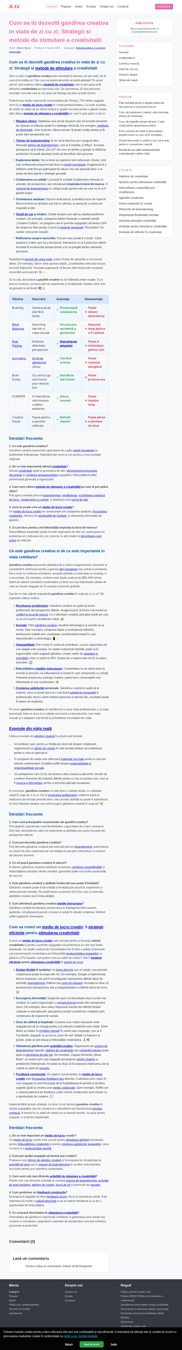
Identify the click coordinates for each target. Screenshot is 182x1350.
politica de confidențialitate (80, 1336)
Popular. (66, 6)
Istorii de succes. (129, 69)
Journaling (19, 358)
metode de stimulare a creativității (45, 113)
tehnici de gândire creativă (44, 1160)
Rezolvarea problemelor (32, 605)
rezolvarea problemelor (62, 795)
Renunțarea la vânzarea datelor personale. (145, 1308)
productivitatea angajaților (82, 953)
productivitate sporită (38, 1148)
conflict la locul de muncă (32, 614)
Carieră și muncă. (129, 63)
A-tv (14, 6)
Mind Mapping (18, 327)
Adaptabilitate (25, 644)
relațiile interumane (69, 903)
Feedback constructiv (30, 1074)
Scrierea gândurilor (39, 360)
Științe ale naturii (128, 80)
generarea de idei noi (39, 1054)
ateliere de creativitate (59, 1050)
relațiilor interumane (48, 668)
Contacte (123, 6)
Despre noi (107, 6)
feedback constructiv (51, 1192)
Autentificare (163, 6)
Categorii (51, 6)
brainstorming (52, 495)
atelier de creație (44, 748)
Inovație (21, 625)
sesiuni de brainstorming (54, 1164)
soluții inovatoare (75, 164)
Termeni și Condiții (19, 1308)
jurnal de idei (80, 499)
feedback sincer (57, 1196)
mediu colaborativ (64, 1087)
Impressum (127, 1321)
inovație (44, 1068)
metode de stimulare (54, 68)
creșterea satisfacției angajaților (81, 1144)
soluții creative (86, 1059)
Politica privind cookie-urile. (136, 1291)
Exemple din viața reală (30, 728)
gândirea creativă (46, 625)
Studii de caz (24, 214)
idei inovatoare (68, 569)
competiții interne (90, 1050)
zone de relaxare (72, 983)
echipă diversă (66, 1002)
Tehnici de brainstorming (33, 140)
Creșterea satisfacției (30, 688)
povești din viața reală (38, 259)
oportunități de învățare (52, 515)
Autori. (79, 6)
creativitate (59, 466)
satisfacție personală (83, 692)
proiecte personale (72, 227)
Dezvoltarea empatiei (68, 344)
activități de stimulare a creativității (73, 1176)
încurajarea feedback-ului (48, 1078)
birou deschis (64, 969)
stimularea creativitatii (59, 933)
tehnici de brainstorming (43, 145)
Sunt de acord (91, 1344)
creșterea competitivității (87, 867)
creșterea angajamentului (42, 475)
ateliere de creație (43, 1184)
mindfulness (69, 495)
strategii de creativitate (58, 84)
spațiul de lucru (73, 962)
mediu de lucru (55, 1135)
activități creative (61, 1046)
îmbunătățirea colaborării (33, 1144)
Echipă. (91, 6)
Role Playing (17, 344)
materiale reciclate (72, 759)
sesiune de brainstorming (32, 188)
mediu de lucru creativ (37, 104)
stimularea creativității (45, 962)
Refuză (69, 1344)
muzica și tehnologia (29, 782)
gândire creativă (44, 736)
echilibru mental (49, 1030)
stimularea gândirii (77, 1139)
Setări (114, 1344)
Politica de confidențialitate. (24, 1304)
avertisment (15, 1313)
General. (124, 52)
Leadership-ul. (127, 57)
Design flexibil (25, 969)
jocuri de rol (63, 1184)
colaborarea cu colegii (35, 499)
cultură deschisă (46, 1200)
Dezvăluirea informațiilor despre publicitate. (145, 1304)
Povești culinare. (128, 74)
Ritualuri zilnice (26, 121)
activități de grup (19, 1164)
